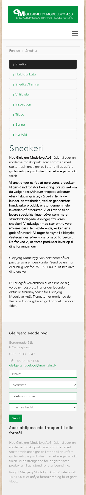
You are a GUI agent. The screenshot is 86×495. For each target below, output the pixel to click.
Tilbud (19, 114)
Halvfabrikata (25, 74)
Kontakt (20, 134)
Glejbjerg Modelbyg (28, 333)
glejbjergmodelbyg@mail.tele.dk (32, 365)
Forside (14, 51)
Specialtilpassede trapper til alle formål (41, 430)
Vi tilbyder (22, 94)
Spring (19, 124)
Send (15, 418)
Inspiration (22, 104)
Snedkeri (31, 51)
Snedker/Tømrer (26, 84)
